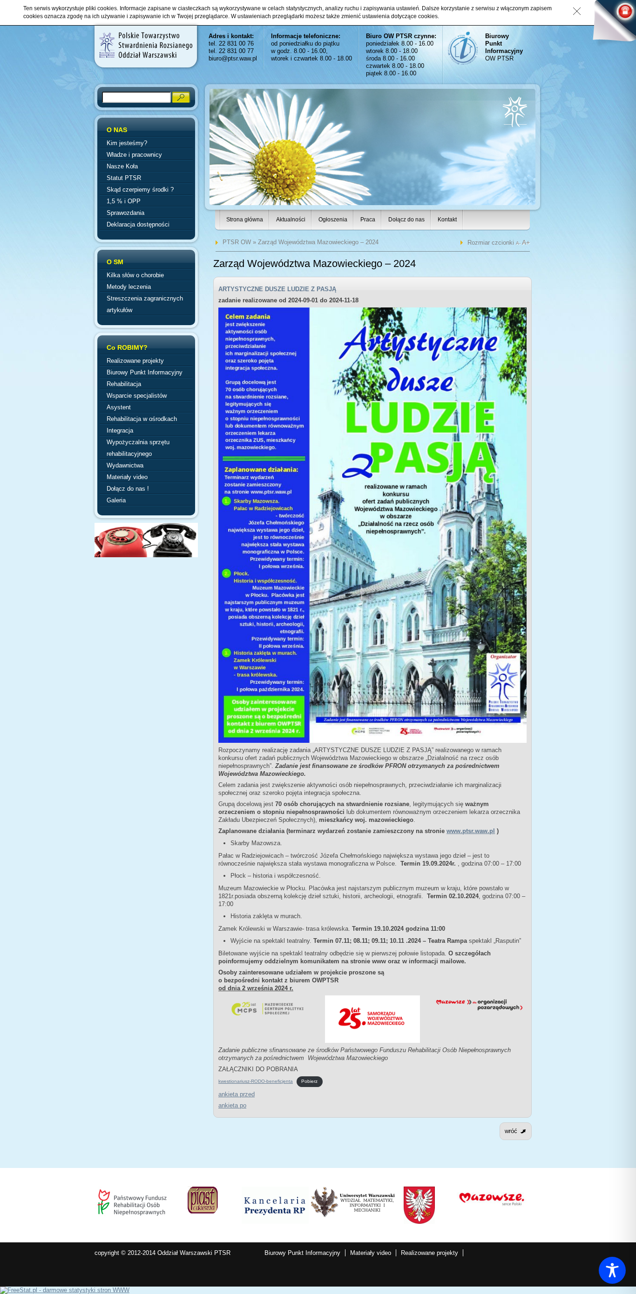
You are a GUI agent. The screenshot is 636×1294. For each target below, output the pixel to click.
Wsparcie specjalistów (137, 395)
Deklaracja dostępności (138, 224)
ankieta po (232, 1105)
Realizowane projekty (135, 360)
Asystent (119, 407)
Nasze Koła (122, 166)
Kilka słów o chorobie (135, 275)
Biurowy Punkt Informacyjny (145, 372)
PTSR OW (237, 242)
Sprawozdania (125, 212)
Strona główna (244, 219)
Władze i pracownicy (134, 154)
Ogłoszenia (332, 219)
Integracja (120, 430)
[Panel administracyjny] (610, 24)
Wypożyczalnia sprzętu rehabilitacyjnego (138, 448)
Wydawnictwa (125, 465)
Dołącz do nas (406, 219)
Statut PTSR (124, 177)
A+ (526, 242)
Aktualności (290, 219)
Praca (367, 219)
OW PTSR (504, 47)
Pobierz (309, 1081)
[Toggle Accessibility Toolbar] (612, 1270)
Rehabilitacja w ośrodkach (142, 418)
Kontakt (447, 219)
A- (519, 243)
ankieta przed (236, 1094)
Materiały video (127, 477)
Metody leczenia (129, 286)
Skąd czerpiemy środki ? (140, 189)
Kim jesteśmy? (127, 143)
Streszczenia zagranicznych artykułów (145, 304)
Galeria (116, 500)
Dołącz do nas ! (128, 488)
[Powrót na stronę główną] (145, 45)
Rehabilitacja (124, 383)
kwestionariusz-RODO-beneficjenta (255, 1081)
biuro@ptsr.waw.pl (233, 58)
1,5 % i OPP (124, 201)
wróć (511, 1130)
